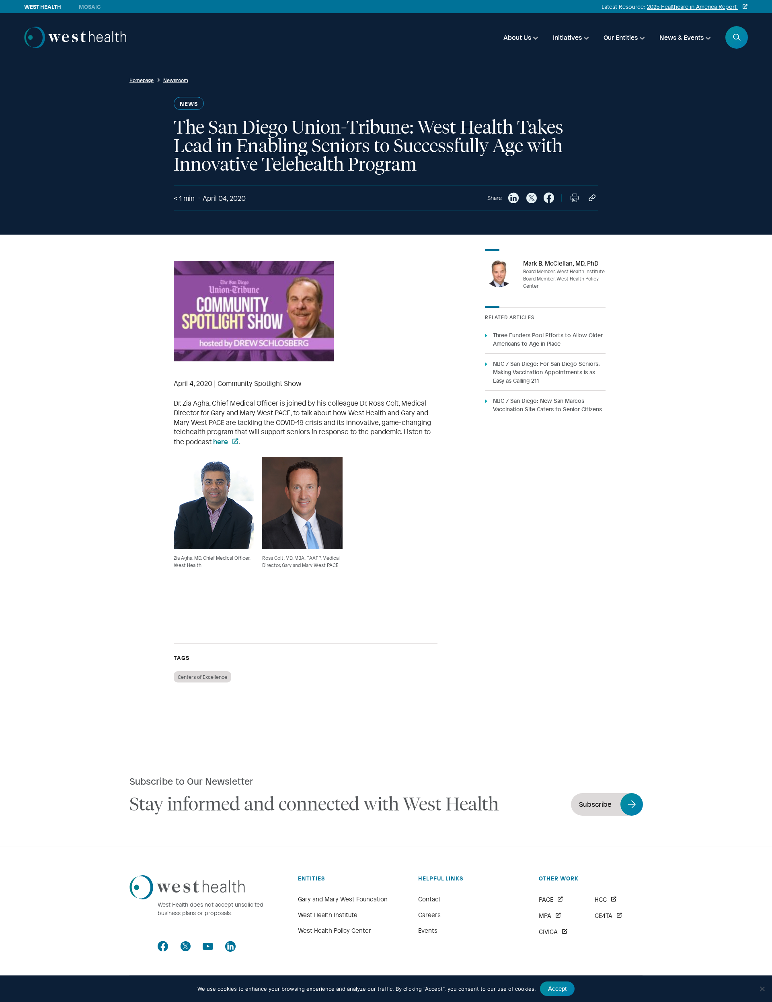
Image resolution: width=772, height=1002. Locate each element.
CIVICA (548, 932)
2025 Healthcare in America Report (692, 6)
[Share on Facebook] (549, 198)
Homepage (141, 80)
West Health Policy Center (334, 930)
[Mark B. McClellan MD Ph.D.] (499, 273)
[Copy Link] (592, 198)
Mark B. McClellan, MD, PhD (560, 263)
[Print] (575, 198)
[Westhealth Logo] (187, 896)
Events (427, 930)
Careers (429, 915)
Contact (429, 899)
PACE (546, 899)
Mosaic (90, 7)
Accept (557, 988)
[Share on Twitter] (531, 198)
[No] (762, 989)
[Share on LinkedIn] (513, 198)
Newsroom (175, 80)
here (220, 441)
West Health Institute (327, 915)
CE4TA (603, 915)
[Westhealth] (75, 45)
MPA (545, 915)
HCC (601, 899)
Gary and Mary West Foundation (343, 899)
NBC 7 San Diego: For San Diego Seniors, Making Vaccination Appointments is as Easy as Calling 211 (546, 372)
